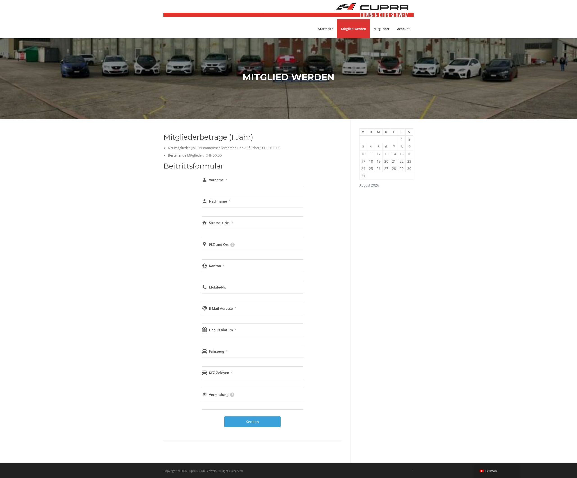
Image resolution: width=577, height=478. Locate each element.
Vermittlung (218, 394)
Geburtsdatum (222, 330)
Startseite (325, 29)
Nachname (220, 201)
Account (403, 29)
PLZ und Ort (219, 244)
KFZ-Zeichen (221, 372)
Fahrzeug (218, 351)
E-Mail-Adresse (222, 308)
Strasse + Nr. (221, 222)
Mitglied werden (353, 29)
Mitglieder (381, 29)
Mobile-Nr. (217, 287)
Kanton (217, 265)
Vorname (218, 180)
